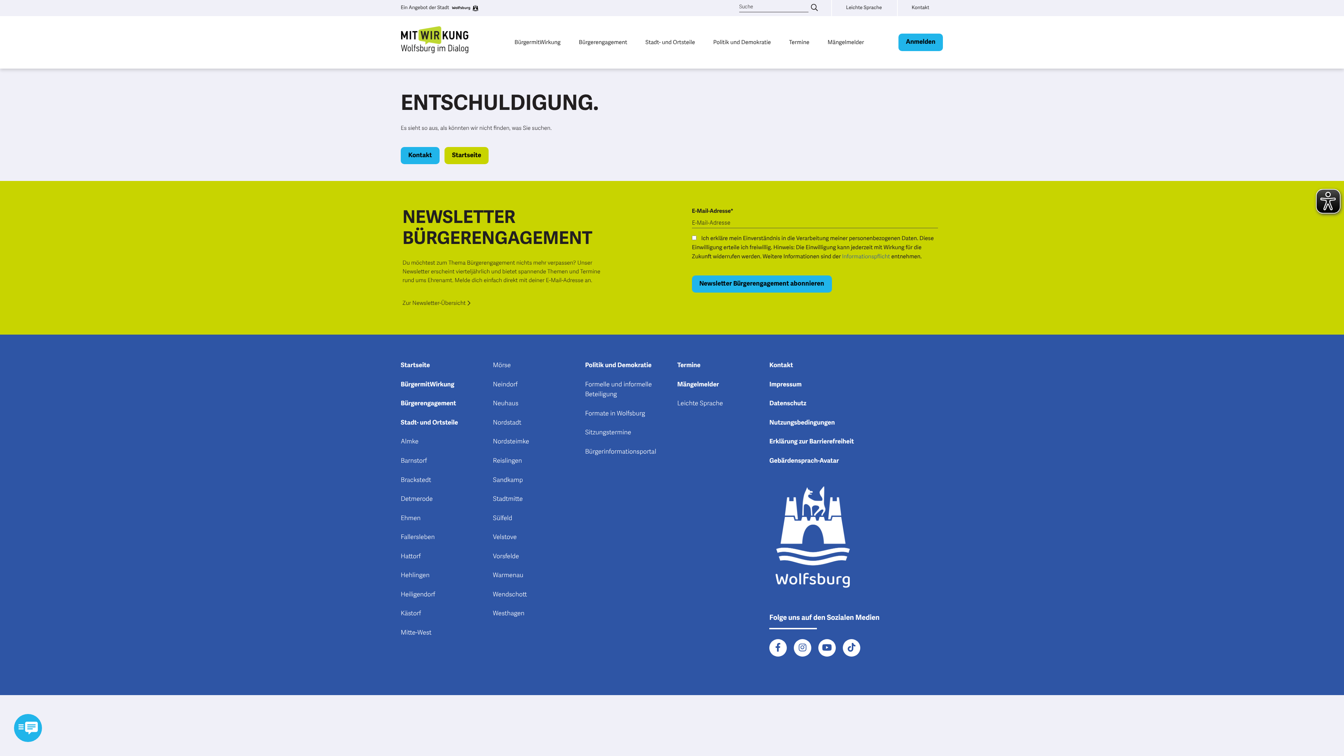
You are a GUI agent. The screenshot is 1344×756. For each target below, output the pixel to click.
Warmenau (508, 575)
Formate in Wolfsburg (615, 414)
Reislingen (507, 461)
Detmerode (417, 499)
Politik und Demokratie (742, 42)
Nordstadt (507, 423)
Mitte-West (416, 633)
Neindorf (505, 384)
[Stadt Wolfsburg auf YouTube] (827, 648)
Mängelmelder (845, 42)
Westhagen (508, 613)
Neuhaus (505, 403)
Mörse (502, 365)
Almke (410, 442)
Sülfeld (502, 518)
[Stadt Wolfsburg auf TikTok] (851, 648)
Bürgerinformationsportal (620, 452)
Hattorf (411, 556)
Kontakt (420, 155)
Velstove (505, 537)
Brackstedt (416, 480)
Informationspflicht (866, 256)
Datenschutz (787, 403)
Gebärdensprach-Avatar (804, 461)
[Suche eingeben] (814, 8)
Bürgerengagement (603, 42)
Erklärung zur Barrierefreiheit (811, 442)
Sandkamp (508, 480)
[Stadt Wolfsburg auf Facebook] (778, 648)
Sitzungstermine (608, 432)
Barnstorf (414, 461)
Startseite (466, 155)
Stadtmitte (508, 499)
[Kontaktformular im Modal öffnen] (28, 728)
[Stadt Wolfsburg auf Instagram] (802, 648)
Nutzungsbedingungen (802, 423)
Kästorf (411, 613)
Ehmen (411, 518)
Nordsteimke (511, 442)
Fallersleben (418, 537)
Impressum (785, 384)
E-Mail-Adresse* (712, 211)
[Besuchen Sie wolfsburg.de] (464, 8)
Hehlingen (415, 575)
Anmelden (920, 42)
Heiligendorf (418, 594)
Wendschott (510, 594)
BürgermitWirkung (537, 42)
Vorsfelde (506, 556)
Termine (799, 42)
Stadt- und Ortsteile (670, 42)
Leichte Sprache (700, 403)
